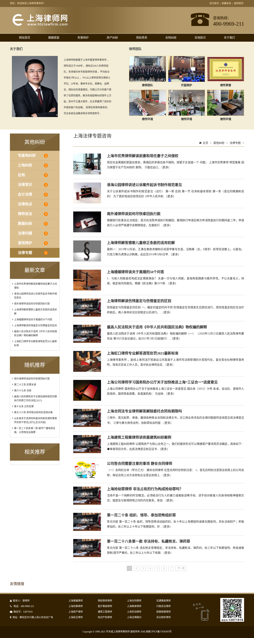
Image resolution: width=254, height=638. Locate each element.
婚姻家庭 (53, 37)
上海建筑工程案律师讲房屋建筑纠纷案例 (139, 437)
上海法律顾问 (134, 617)
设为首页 (214, 3)
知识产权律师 (105, 617)
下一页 (181, 568)
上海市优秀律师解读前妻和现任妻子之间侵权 (142, 156)
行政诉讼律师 (163, 606)
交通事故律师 (163, 600)
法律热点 (25, 204)
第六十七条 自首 (22, 390)
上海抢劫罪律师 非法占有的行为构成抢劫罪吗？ (145, 489)
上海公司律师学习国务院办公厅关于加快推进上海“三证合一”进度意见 (162, 382)
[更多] (165, 167)
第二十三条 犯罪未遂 (25, 384)
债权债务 (141, 37)
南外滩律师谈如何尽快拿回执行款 (32, 303)
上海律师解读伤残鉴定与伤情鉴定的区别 (35, 325)
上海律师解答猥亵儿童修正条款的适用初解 (141, 243)
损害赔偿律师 (163, 611)
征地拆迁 (200, 37)
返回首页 (238, 3)
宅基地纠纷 (27, 156)
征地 (21, 175)
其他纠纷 (218, 142)
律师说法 (25, 214)
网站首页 (24, 37)
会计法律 (25, 194)
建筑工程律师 (105, 611)
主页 (205, 142)
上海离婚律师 (75, 600)
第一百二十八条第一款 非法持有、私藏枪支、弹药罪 (148, 541)
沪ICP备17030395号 (161, 631)
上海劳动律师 (134, 611)
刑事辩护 (83, 37)
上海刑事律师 (75, 606)
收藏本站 (226, 3)
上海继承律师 (134, 606)
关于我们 (229, 37)
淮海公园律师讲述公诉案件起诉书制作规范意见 (144, 185)
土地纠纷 (25, 165)
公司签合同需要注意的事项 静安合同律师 (139, 464)
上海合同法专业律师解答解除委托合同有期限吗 (144, 411)
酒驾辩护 (25, 243)
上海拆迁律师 (75, 617)
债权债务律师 (105, 600)
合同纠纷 (170, 37)
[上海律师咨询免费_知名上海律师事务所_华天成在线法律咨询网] (47, 25)
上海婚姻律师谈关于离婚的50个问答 (33, 319)
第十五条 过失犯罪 (24, 406)
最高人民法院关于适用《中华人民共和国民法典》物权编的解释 (157, 327)
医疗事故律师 (105, 606)
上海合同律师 (134, 600)
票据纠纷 (25, 224)
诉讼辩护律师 (163, 617)
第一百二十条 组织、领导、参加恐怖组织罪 (141, 515)
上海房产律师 (75, 611)
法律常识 (25, 185)
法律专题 (25, 253)
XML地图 (145, 631)
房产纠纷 (112, 37)
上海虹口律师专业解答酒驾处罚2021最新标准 (142, 353)
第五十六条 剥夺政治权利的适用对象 (33, 412)
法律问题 (25, 233)
